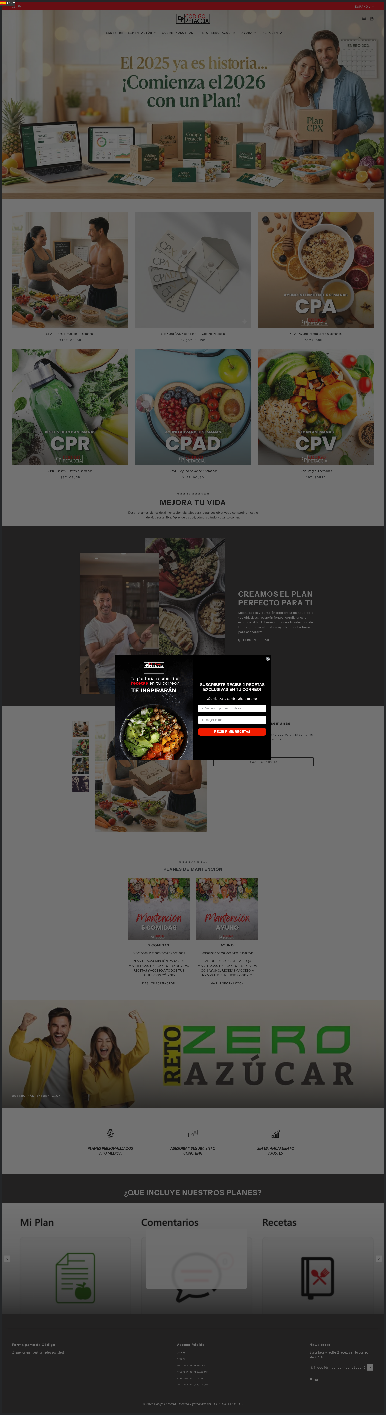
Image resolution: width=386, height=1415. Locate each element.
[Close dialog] (268, 659)
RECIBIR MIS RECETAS (232, 731)
